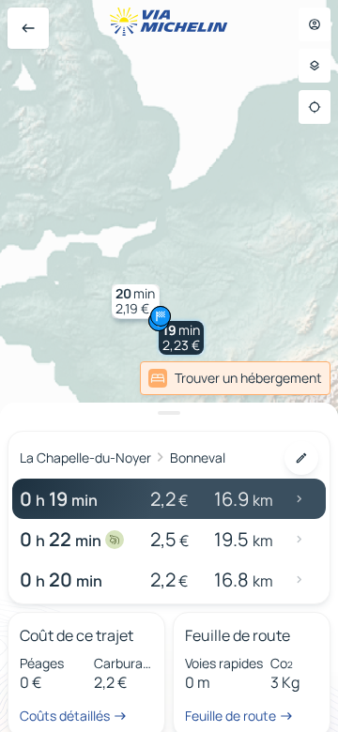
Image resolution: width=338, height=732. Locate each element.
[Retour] (28, 28)
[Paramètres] (314, 66)
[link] (235, 378)
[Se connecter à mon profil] (314, 24)
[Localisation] (314, 107)
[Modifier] (301, 458)
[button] (181, 338)
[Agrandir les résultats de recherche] (169, 413)
